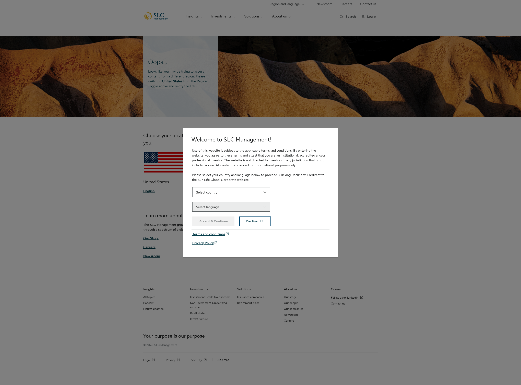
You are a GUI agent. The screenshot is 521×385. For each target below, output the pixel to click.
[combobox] (231, 192)
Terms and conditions (208, 234)
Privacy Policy (203, 243)
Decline (252, 221)
